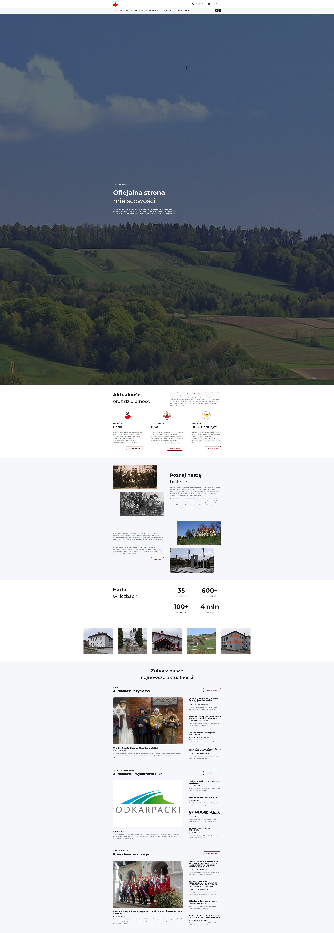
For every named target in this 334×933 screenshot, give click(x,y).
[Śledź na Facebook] (216, 10)
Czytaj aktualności (134, 448)
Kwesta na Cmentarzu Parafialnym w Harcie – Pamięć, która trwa (205, 717)
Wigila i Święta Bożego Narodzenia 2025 (135, 748)
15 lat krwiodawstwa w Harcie (203, 797)
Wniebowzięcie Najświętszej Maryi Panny (202, 733)
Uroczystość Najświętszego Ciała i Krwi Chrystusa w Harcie (205, 750)
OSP (123, 831)
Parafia (179, 10)
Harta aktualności (140, 10)
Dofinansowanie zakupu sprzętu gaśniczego (204, 782)
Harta (124, 751)
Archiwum (200, 704)
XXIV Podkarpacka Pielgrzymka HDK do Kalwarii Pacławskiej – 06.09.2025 (147, 912)
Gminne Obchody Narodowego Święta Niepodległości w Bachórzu (203, 700)
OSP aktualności (155, 10)
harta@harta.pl (216, 4)
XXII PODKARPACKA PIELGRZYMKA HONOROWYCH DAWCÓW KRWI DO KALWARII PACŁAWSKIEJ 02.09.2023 (203, 884)
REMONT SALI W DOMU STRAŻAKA (200, 829)
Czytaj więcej (157, 559)
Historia (129, 10)
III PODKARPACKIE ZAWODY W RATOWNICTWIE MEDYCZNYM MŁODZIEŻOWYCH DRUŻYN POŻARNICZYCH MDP (203, 864)
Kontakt (187, 10)
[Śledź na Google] (219, 10)
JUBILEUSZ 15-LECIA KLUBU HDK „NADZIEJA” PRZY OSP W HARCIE (204, 813)
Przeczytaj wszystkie (212, 690)
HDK (123, 916)
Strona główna (118, 10)
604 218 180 (199, 4)
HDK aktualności (169, 10)
